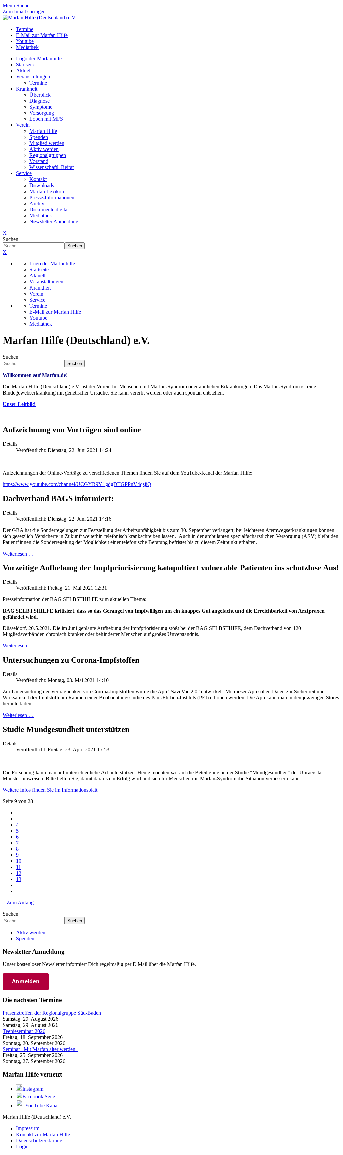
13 (18, 879)
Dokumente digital (49, 209)
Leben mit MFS (46, 119)
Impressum (27, 1128)
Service (24, 173)
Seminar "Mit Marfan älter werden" (40, 1049)
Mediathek (40, 215)
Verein (23, 125)
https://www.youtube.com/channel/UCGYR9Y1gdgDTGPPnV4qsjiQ (77, 484)
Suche (22, 5)
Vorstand (38, 161)
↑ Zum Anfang (18, 902)
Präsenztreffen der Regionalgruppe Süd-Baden (52, 1013)
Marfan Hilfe (43, 131)
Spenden (38, 137)
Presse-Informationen (51, 197)
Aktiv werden (44, 149)
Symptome (40, 107)
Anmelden (26, 981)
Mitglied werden (46, 143)
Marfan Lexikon (46, 191)
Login (22, 1146)
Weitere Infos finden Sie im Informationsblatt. (51, 790)
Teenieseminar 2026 (24, 1031)
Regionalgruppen (47, 155)
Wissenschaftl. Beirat (51, 167)
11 (18, 867)
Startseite (25, 64)
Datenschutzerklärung (39, 1140)
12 (18, 873)
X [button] (5, 252)
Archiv (36, 203)
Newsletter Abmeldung (53, 221)
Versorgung (41, 113)
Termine (38, 83)
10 (18, 861)
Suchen (10, 239)
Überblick (40, 95)
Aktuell (24, 70)
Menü (9, 5)
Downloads (41, 185)
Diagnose (39, 101)
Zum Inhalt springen (24, 11)
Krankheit (26, 89)
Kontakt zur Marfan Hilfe (43, 1134)
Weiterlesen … (18, 554)
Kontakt (38, 179)
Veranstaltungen (33, 77)
